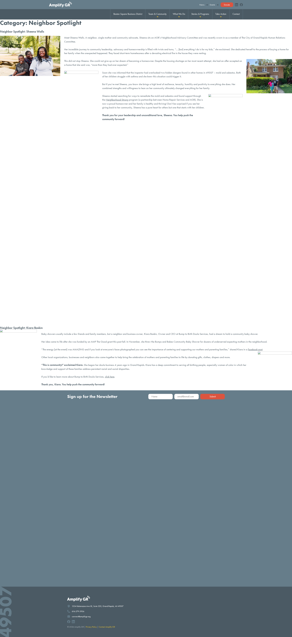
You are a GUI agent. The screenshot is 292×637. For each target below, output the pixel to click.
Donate (227, 4)
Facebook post (255, 349)
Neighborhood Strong (117, 99)
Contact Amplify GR (107, 626)
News (201, 4)
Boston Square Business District (127, 14)
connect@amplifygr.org (81, 616)
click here (109, 376)
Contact (236, 14)
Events (212, 4)
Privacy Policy (91, 626)
